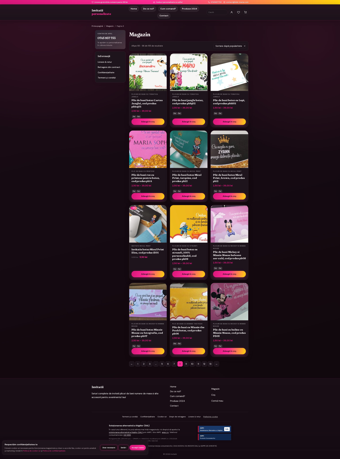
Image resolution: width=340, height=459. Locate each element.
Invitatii (101, 12)
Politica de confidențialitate (54, 451)
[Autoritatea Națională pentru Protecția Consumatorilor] (214, 437)
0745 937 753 (106, 38)
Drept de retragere (177, 417)
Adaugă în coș (148, 121)
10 (192, 363)
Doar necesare (109, 448)
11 (198, 363)
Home (134, 8)
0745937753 (216, 2)
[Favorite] (238, 12)
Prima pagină (97, 26)
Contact (164, 15)
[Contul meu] (232, 12)
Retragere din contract (109, 67)
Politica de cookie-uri (32, 451)
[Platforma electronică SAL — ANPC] (214, 429)
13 (210, 363)
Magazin (110, 26)
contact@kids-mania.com (237, 2)
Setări (123, 448)
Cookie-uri (162, 417)
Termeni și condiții (107, 78)
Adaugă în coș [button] (148, 274)
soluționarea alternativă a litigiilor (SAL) (126, 432)
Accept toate (138, 448)
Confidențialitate (106, 72)
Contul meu (217, 400)
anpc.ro (165, 432)
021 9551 (127, 435)
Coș (213, 394)
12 (204, 363)
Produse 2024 (189, 8)
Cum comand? (168, 8)
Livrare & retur (105, 62)
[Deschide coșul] (245, 12)
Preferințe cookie (210, 417)
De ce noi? (148, 8)
